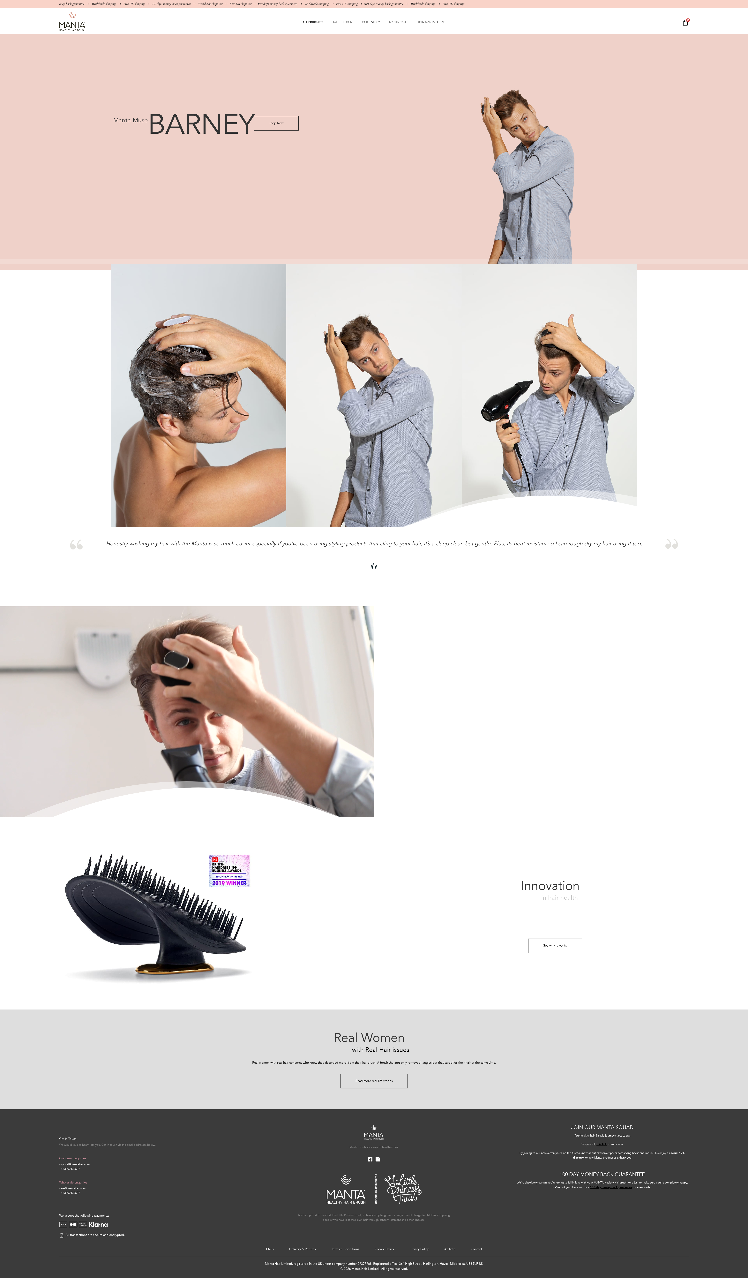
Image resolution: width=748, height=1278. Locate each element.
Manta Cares (398, 22)
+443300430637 (69, 1169)
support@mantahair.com (74, 1164)
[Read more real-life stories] (374, 1076)
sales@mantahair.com (72, 1188)
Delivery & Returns (302, 1249)
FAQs (270, 1249)
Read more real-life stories (374, 1081)
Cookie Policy (384, 1249)
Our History (371, 22)
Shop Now (276, 123)
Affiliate (449, 1249)
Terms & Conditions (345, 1249)
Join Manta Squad (431, 22)
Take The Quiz (343, 22)
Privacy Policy (419, 1249)
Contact (476, 1249)
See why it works (555, 945)
